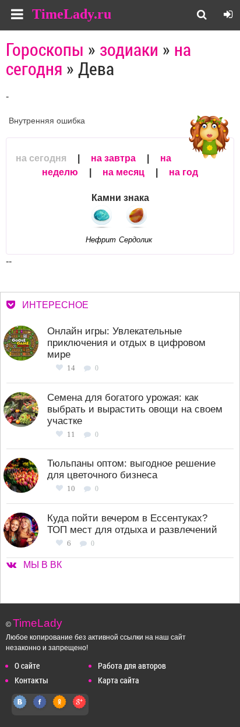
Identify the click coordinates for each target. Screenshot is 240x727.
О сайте (27, 665)
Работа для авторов (132, 665)
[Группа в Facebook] (40, 708)
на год (183, 172)
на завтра (113, 158)
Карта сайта (118, 680)
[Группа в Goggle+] (80, 708)
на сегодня (41, 158)
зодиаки (129, 49)
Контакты (31, 680)
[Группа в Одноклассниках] (60, 708)
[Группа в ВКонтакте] (20, 708)
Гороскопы (45, 49)
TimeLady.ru (71, 14)
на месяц (123, 172)
